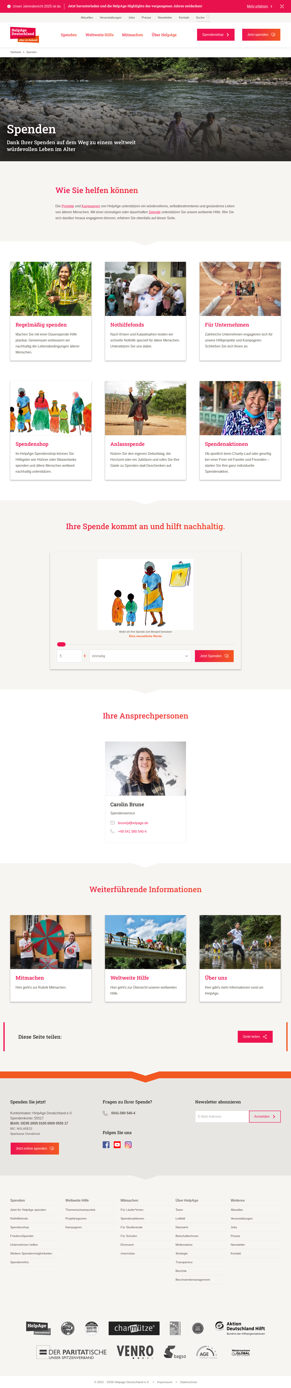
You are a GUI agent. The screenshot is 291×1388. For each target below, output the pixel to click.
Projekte (68, 206)
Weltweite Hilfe (99, 34)
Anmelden (262, 1116)
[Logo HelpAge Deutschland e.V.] (24, 35)
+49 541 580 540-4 (132, 831)
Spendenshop (212, 34)
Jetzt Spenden (211, 656)
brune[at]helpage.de (133, 823)
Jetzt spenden (257, 34)
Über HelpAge (164, 34)
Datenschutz (188, 1382)
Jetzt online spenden (31, 1148)
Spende (155, 212)
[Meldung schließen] (282, 6)
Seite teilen (251, 1036)
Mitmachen (132, 34)
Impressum (164, 1382)
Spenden (69, 34)
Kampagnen (91, 206)
